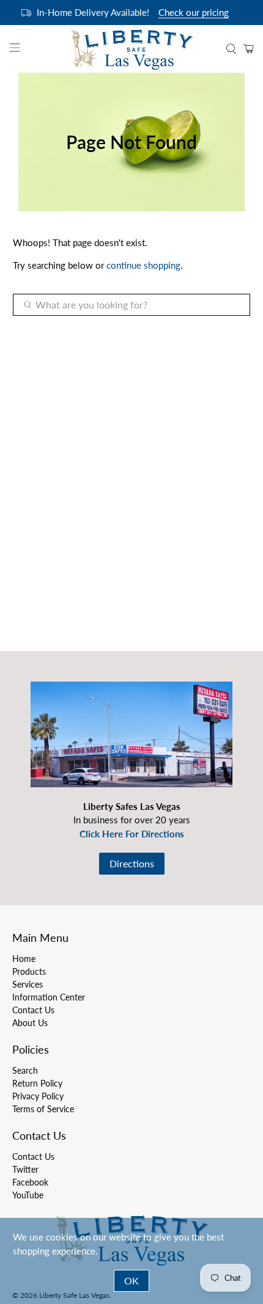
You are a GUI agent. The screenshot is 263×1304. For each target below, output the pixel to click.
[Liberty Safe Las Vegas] (132, 49)
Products (29, 971)
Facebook (30, 1182)
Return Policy (37, 1083)
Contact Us (33, 1010)
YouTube (27, 1195)
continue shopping (143, 265)
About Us (30, 1023)
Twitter (25, 1169)
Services (27, 984)
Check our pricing (193, 12)
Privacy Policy (38, 1096)
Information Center (48, 997)
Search (25, 1070)
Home (23, 958)
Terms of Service (43, 1109)
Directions (131, 863)
